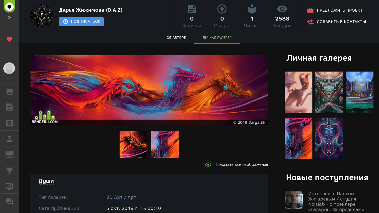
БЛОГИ (9, 123)
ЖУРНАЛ (13, 153)
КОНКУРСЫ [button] (9, 170)
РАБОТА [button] (9, 138)
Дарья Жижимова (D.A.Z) (91, 10)
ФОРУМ (9, 201)
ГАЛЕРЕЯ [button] (9, 91)
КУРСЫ (9, 186)
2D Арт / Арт (121, 197)
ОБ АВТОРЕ (176, 38)
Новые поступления (327, 177)
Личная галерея (319, 58)
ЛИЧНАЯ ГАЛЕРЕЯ (217, 38)
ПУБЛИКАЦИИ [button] (9, 107)
